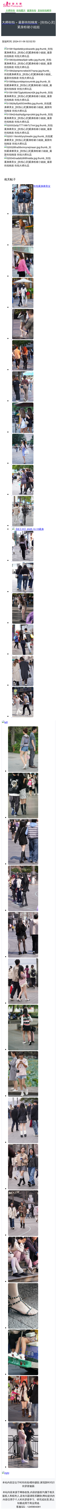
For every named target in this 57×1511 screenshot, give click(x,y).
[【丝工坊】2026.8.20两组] (23, 1049)
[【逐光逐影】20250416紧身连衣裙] (22, 432)
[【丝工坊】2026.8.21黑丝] (23, 956)
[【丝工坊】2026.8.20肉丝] (23, 1096)
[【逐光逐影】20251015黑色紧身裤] (22, 560)
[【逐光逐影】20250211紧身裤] (22, 369)
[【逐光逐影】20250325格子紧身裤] (22, 401)
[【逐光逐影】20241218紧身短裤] (22, 276)
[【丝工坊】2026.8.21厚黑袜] (23, 910)
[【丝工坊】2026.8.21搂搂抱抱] (23, 1003)
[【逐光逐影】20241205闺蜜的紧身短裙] (22, 213)
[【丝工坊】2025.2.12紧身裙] (22, 338)
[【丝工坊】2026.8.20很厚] (23, 1235)
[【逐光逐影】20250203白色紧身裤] (22, 307)
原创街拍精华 (44, 10)
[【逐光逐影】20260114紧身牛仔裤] (22, 654)
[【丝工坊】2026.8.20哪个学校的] (23, 1142)
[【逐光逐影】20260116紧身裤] (22, 685)
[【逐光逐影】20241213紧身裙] (22, 245)
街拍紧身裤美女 (41, 186)
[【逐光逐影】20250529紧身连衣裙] (22, 494)
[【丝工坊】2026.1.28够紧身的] (22, 622)
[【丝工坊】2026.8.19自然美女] (23, 1420)
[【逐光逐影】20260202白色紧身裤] (22, 716)
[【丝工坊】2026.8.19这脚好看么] (23, 1328)
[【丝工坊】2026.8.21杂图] (23, 817)
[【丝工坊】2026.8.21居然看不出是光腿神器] (23, 864)
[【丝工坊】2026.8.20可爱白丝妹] (23, 1281)
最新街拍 (31, 10)
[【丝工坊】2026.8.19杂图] (23, 1374)
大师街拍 (10, 10)
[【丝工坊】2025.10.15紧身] (22, 525)
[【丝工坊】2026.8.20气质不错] (23, 1188)
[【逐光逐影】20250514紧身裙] (22, 463)
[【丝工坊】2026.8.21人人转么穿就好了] (23, 771)
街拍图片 (21, 10)
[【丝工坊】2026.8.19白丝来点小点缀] (23, 1467)
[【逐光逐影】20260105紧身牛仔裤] (22, 591)
